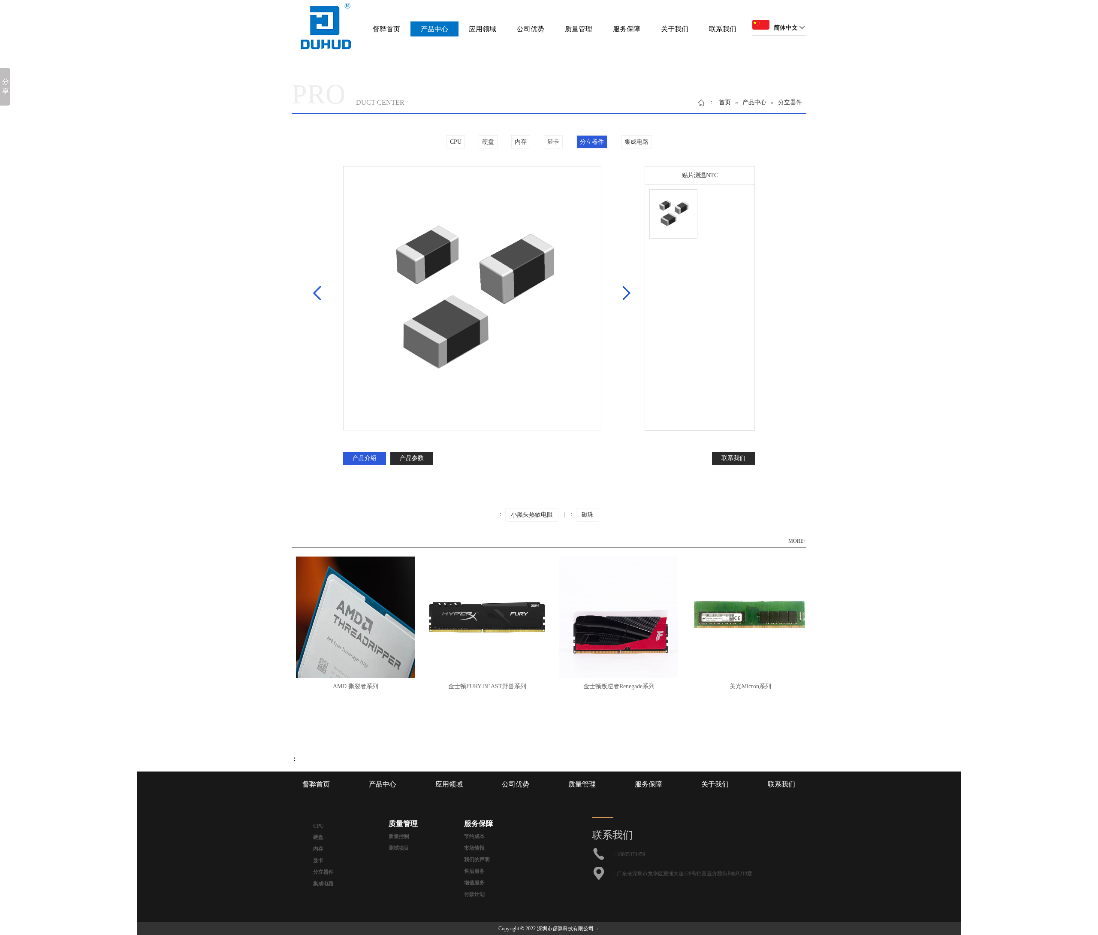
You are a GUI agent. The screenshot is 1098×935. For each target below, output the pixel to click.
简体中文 (786, 27)
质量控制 (399, 836)
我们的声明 (477, 859)
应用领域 (482, 29)
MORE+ (797, 541)
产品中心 (434, 29)
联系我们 (722, 29)
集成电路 (636, 142)
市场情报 (474, 848)
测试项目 (399, 848)
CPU (456, 142)
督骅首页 (386, 29)
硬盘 (488, 142)
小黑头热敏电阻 (532, 514)
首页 (725, 102)
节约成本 (474, 836)
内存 (521, 142)
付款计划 (474, 894)
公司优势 (530, 29)
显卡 (553, 142)
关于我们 (674, 29)
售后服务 (474, 871)
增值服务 (474, 883)
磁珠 (588, 514)
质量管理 (578, 29)
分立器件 (790, 102)
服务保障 (626, 29)
